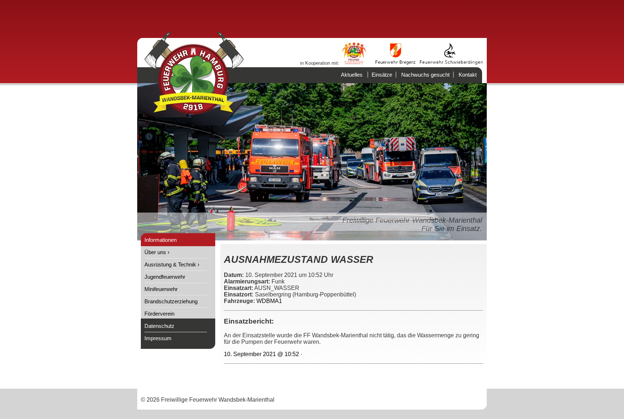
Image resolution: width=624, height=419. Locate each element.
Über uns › (156, 252)
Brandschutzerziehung (171, 301)
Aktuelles (352, 75)
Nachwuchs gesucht (425, 75)
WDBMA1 (269, 301)
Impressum (158, 338)
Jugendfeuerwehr (164, 277)
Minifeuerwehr (161, 289)
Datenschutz (159, 326)
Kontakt (468, 75)
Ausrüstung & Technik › (171, 264)
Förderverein (159, 314)
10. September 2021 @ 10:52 (261, 354)
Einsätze (382, 75)
